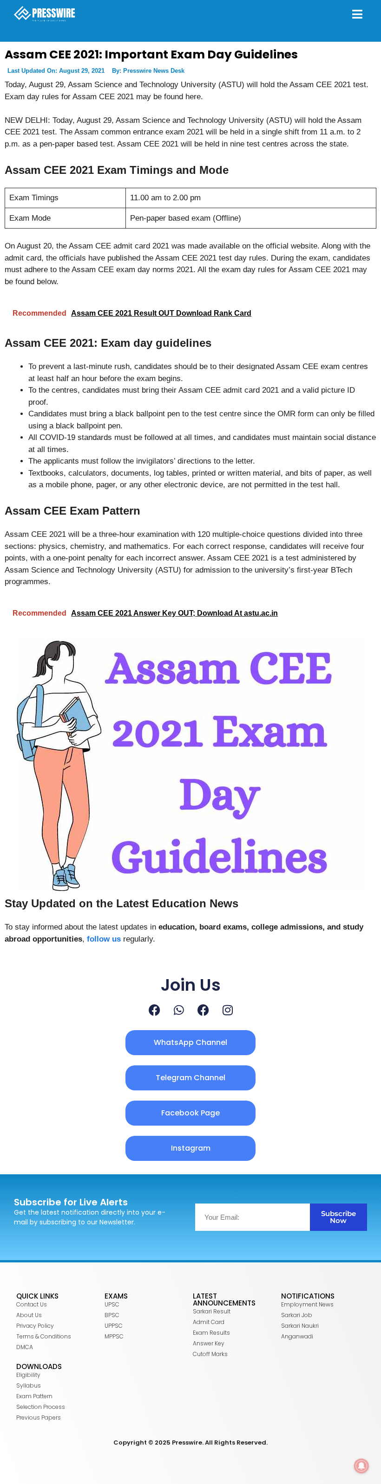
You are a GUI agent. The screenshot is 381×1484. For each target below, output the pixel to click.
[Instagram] (228, 1010)
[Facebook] (154, 1010)
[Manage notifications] (361, 1466)
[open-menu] (357, 15)
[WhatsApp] (179, 1010)
